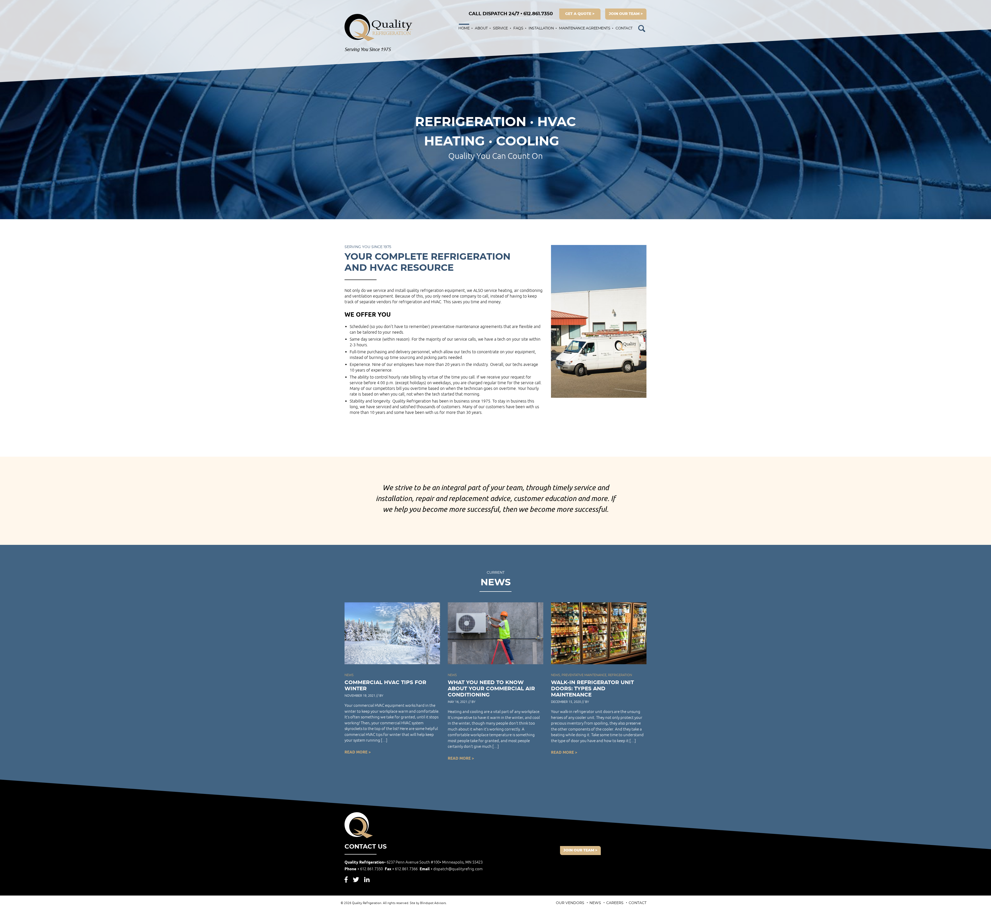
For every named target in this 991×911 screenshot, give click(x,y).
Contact (624, 28)
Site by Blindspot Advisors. (428, 903)
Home (463, 28)
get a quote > (580, 14)
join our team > (626, 14)
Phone (364, 869)
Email (451, 869)
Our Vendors (570, 903)
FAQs (518, 28)
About (481, 28)
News (595, 903)
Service (500, 28)
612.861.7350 (511, 14)
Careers (615, 903)
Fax (401, 869)
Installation (541, 28)
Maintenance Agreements (584, 28)
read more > (358, 752)
